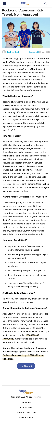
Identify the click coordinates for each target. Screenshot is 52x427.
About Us (26, 403)
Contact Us (26, 408)
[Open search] (45, 3)
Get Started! (26, 366)
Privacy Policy (26, 418)
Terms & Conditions (26, 413)
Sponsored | (34, 52)
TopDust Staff (13, 52)
